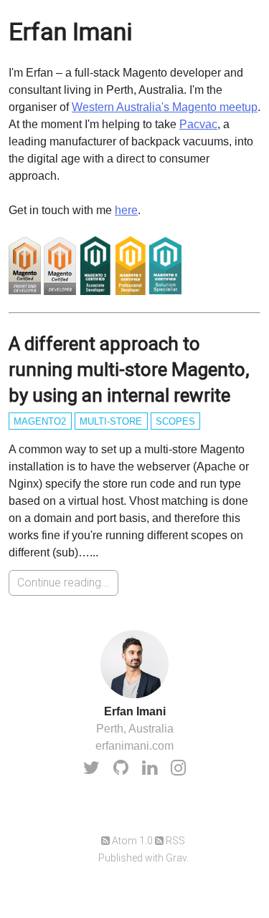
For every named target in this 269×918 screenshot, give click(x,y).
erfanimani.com (134, 746)
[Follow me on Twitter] (91, 768)
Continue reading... (63, 582)
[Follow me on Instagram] (178, 768)
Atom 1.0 (131, 840)
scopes (175, 421)
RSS (174, 840)
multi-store (111, 421)
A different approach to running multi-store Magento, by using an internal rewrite (129, 369)
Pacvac (198, 124)
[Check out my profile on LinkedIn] (149, 768)
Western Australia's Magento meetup (165, 107)
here (126, 210)
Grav (176, 858)
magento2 (40, 421)
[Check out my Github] (120, 768)
